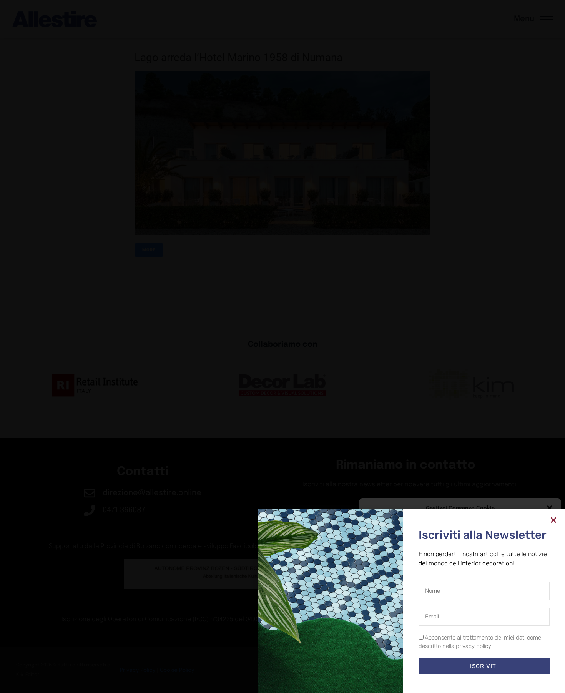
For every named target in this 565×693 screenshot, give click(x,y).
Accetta (395, 662)
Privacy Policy (474, 679)
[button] (549, 508)
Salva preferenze (519, 662)
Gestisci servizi (386, 642)
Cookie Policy (442, 679)
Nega (454, 662)
